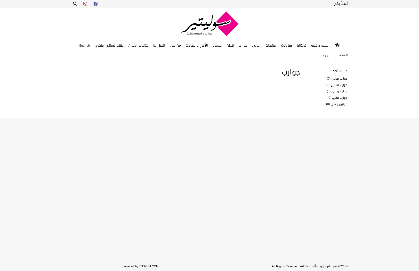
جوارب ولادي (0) (337, 91)
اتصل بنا (159, 45)
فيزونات (286, 45)
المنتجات (343, 55)
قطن (230, 45)
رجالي (256, 45)
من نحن (175, 45)
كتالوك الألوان (138, 45)
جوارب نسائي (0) (336, 85)
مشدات (271, 45)
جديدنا (217, 45)
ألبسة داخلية (320, 45)
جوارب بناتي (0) (337, 97)
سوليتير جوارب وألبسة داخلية (318, 266)
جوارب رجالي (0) (337, 78)
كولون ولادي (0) (336, 104)
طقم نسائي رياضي (109, 45)
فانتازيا (301, 45)
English (84, 46)
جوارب (243, 45)
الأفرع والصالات (197, 45)
